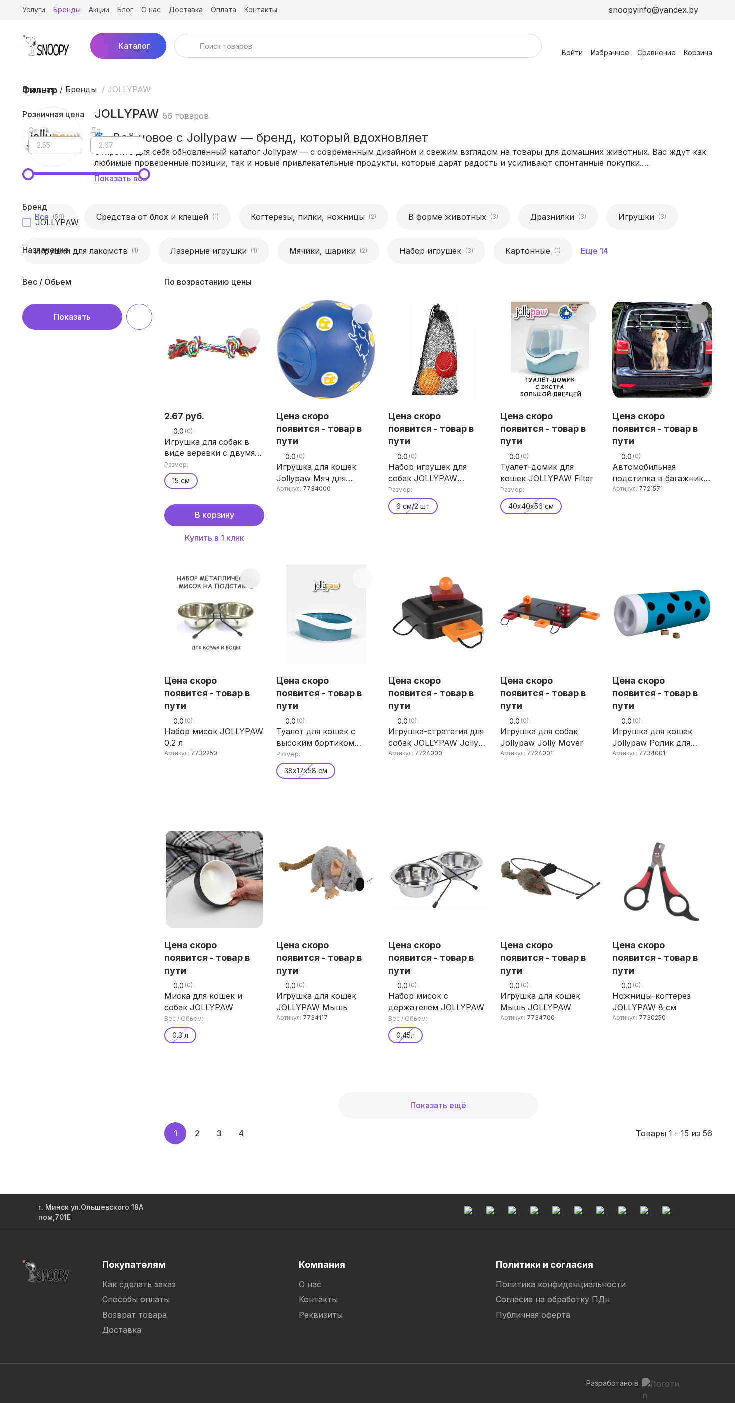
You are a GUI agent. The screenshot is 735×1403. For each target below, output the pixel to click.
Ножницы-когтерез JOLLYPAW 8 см (651, 1001)
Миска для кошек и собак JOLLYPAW (203, 1001)
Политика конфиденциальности (561, 1284)
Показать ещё (438, 1105)
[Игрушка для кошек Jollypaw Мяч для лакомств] (326, 350)
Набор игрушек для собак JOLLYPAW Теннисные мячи (427, 473)
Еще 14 (594, 251)
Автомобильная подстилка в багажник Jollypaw (658, 473)
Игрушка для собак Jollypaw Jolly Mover (542, 736)
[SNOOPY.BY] (46, 46)
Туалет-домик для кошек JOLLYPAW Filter (547, 472)
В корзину (214, 515)
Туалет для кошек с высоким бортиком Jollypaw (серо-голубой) (325, 737)
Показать (72, 317)
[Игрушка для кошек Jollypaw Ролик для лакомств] (662, 614)
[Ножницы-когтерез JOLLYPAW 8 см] (662, 879)
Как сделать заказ (139, 1284)
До (95, 130)
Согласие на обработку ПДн (553, 1299)
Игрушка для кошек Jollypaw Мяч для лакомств (316, 473)
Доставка (122, 1330)
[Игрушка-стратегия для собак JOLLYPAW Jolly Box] (438, 614)
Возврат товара (134, 1315)
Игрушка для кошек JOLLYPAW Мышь (316, 1001)
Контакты (318, 1299)
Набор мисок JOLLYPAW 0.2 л (214, 736)
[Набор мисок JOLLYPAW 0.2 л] (214, 614)
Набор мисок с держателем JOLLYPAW (436, 1001)
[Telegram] (304, 1383)
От (33, 130)
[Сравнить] (250, 338)
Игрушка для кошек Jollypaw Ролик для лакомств (652, 737)
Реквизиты (321, 1315)
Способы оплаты (136, 1299)
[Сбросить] (139, 317)
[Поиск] (188, 46)
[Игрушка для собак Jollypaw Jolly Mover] (550, 614)
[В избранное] (250, 314)
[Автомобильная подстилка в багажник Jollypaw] (662, 350)
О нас (310, 1284)
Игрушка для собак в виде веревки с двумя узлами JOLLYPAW (209, 448)
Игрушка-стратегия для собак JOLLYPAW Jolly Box (436, 737)
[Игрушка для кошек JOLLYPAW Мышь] (326, 879)
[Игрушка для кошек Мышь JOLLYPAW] (550, 879)
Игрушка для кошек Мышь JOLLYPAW (540, 1001)
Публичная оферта (533, 1315)
